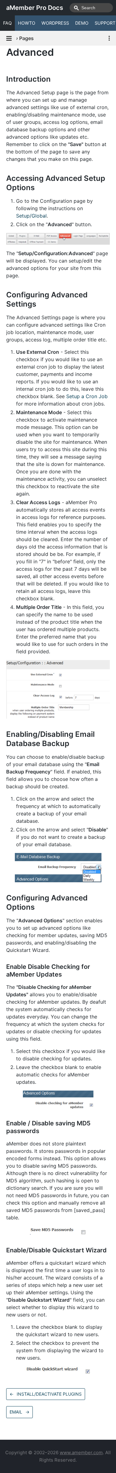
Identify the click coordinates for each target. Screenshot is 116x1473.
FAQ (7, 23)
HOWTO (26, 23)
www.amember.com (81, 1452)
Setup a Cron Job (87, 396)
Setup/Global (31, 216)
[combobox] (91, 7)
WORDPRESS (55, 23)
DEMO (81, 23)
